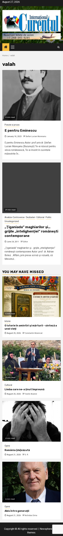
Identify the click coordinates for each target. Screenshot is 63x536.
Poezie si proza (12, 125)
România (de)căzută (17, 450)
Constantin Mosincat (34, 333)
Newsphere (46, 528)
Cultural (8, 385)
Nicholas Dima (31, 515)
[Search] (58, 47)
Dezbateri (30, 217)
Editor (25, 242)
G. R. (27, 455)
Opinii (7, 446)
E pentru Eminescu (21, 130)
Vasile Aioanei (31, 394)
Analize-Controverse (15, 217)
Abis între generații (17, 510)
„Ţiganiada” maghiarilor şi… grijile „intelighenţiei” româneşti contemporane (31, 231)
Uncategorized (12, 221)
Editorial (40, 217)
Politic (48, 217)
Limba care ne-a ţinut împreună (24, 389)
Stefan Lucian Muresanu (36, 136)
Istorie (8, 321)
